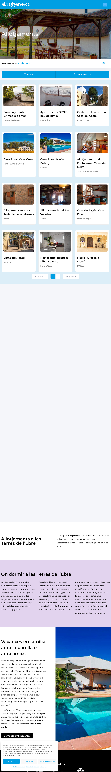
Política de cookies (19, 767)
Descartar (29, 761)
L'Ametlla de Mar (11, 120)
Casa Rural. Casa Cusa (18, 159)
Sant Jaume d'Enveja (13, 164)
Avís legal (43, 767)
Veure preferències (47, 761)
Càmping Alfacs (14, 257)
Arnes (6, 219)
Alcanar (7, 262)
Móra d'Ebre (83, 120)
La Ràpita (45, 120)
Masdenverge (84, 219)
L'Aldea (43, 167)
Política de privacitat (32, 767)
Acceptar (11, 761)
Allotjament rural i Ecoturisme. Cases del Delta (91, 163)
